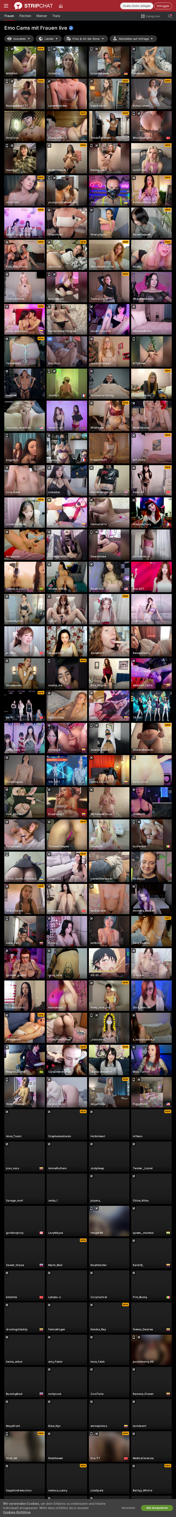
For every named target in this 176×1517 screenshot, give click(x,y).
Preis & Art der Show (86, 38)
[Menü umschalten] (6, 6)
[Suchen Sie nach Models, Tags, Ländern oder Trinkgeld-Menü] (170, 16)
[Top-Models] (61, 6)
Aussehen (19, 38)
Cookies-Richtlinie (16, 1512)
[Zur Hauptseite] (33, 6)
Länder (49, 38)
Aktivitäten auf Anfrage (134, 38)
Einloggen (163, 6)
